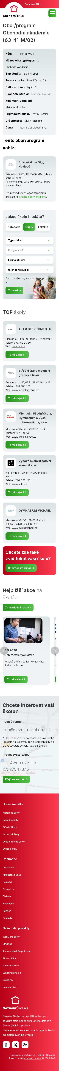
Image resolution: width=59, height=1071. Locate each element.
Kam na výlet (10, 987)
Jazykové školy (11, 834)
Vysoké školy (10, 848)
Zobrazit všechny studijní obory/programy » (29, 280)
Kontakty (7, 917)
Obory (29, 227)
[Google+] (25, 1044)
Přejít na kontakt (15, 779)
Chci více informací (20, 568)
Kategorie (14, 227)
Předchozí (4, 651)
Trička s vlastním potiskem (17, 951)
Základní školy (10, 819)
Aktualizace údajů (12, 874)
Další (55, 651)
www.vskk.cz (19, 484)
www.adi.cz (18, 346)
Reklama (7, 881)
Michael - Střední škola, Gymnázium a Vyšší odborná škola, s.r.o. (35, 418)
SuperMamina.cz (12, 972)
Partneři (7, 910)
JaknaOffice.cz (11, 965)
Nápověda (8, 903)
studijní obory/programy (32, 196)
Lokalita (43, 227)
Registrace (8, 867)
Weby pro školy (11, 936)
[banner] (14, 10)
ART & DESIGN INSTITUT (36, 329)
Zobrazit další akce (17, 607)
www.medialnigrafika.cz (25, 390)
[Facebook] (6, 1044)
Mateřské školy (11, 812)
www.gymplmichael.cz (24, 527)
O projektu (8, 889)
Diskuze (7, 896)
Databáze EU (32, 4)
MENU (52, 13)
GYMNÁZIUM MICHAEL (35, 510)
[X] (15, 1044)
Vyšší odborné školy (14, 841)
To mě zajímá (16, 354)
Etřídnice (7, 943)
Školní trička (9, 958)
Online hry (8, 979)
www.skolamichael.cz (24, 436)
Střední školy (10, 827)
